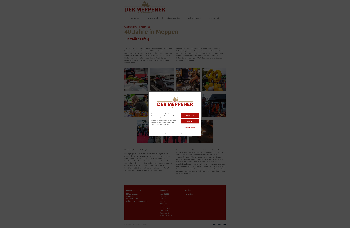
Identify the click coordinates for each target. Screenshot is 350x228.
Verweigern (189, 121)
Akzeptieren (190, 115)
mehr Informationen (190, 127)
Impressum (153, 133)
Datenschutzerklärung (161, 133)
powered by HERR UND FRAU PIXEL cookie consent (188, 133)
